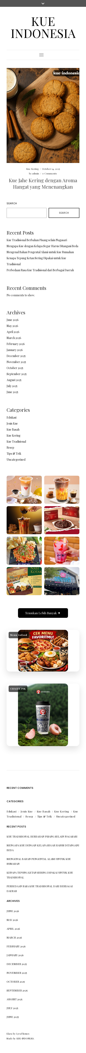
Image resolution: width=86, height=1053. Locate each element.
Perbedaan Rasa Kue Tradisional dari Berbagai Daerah (40, 270)
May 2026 (12, 326)
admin (35, 173)
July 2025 (12, 386)
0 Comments (49, 173)
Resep (10, 447)
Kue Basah (13, 429)
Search (12, 203)
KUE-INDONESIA (25, 1038)
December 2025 (16, 356)
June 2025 (12, 392)
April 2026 (13, 332)
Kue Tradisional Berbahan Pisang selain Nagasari (37, 240)
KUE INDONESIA (43, 27)
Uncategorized (16, 459)
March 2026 (14, 338)
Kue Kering (32, 168)
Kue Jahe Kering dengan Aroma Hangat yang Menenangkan (43, 183)
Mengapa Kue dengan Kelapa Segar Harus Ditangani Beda (42, 246)
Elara (9, 1033)
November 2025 (16, 362)
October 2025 (15, 368)
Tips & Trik (14, 453)
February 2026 (16, 344)
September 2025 (17, 374)
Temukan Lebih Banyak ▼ (43, 613)
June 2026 (13, 320)
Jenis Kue (12, 423)
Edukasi (11, 417)
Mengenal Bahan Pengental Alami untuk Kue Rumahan (40, 252)
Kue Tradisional (16, 441)
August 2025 (14, 380)
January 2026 (15, 350)
